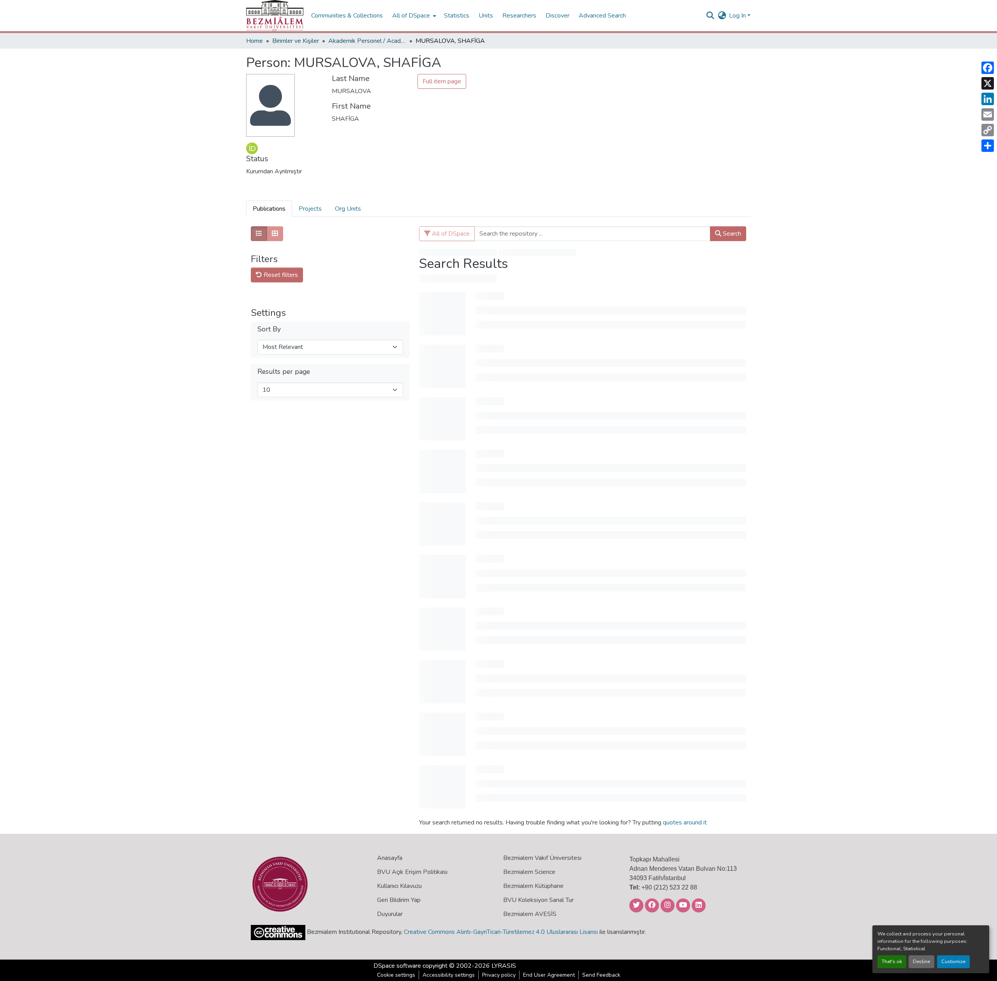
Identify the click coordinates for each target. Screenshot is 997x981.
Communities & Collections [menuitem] (347, 15)
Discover (557, 15)
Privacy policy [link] (499, 975)
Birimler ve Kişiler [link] (295, 41)
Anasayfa (389, 858)
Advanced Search (602, 15)
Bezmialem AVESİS (530, 914)
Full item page (442, 81)
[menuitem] (413, 15)
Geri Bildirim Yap (399, 900)
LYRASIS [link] (503, 966)
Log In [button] (738, 15)
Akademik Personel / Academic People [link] (367, 41)
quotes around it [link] (685, 822)
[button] (274, 15)
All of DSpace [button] (411, 15)
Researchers (519, 15)
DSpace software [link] (397, 966)
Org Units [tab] (348, 208)
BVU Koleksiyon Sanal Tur (538, 900)
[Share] (987, 145)
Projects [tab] (310, 208)
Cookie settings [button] (396, 975)
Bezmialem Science (529, 872)
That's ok (892, 961)
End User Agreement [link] (549, 975)
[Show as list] (259, 233)
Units (486, 15)
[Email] (987, 114)
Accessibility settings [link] (449, 975)
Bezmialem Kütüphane (533, 886)
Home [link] (254, 41)
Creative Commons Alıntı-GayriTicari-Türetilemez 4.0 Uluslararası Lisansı (501, 932)
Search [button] (731, 233)
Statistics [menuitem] (456, 15)
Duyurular (390, 914)
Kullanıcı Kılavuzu (399, 886)
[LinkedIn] (987, 99)
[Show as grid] (275, 233)
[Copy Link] (987, 130)
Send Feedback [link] (601, 975)
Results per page (283, 372)
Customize (953, 961)
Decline (921, 961)
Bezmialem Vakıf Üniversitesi (542, 858)
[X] (987, 83)
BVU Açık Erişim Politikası (412, 872)
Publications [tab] (269, 208)
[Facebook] (987, 68)
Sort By (269, 329)
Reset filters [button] (280, 275)
